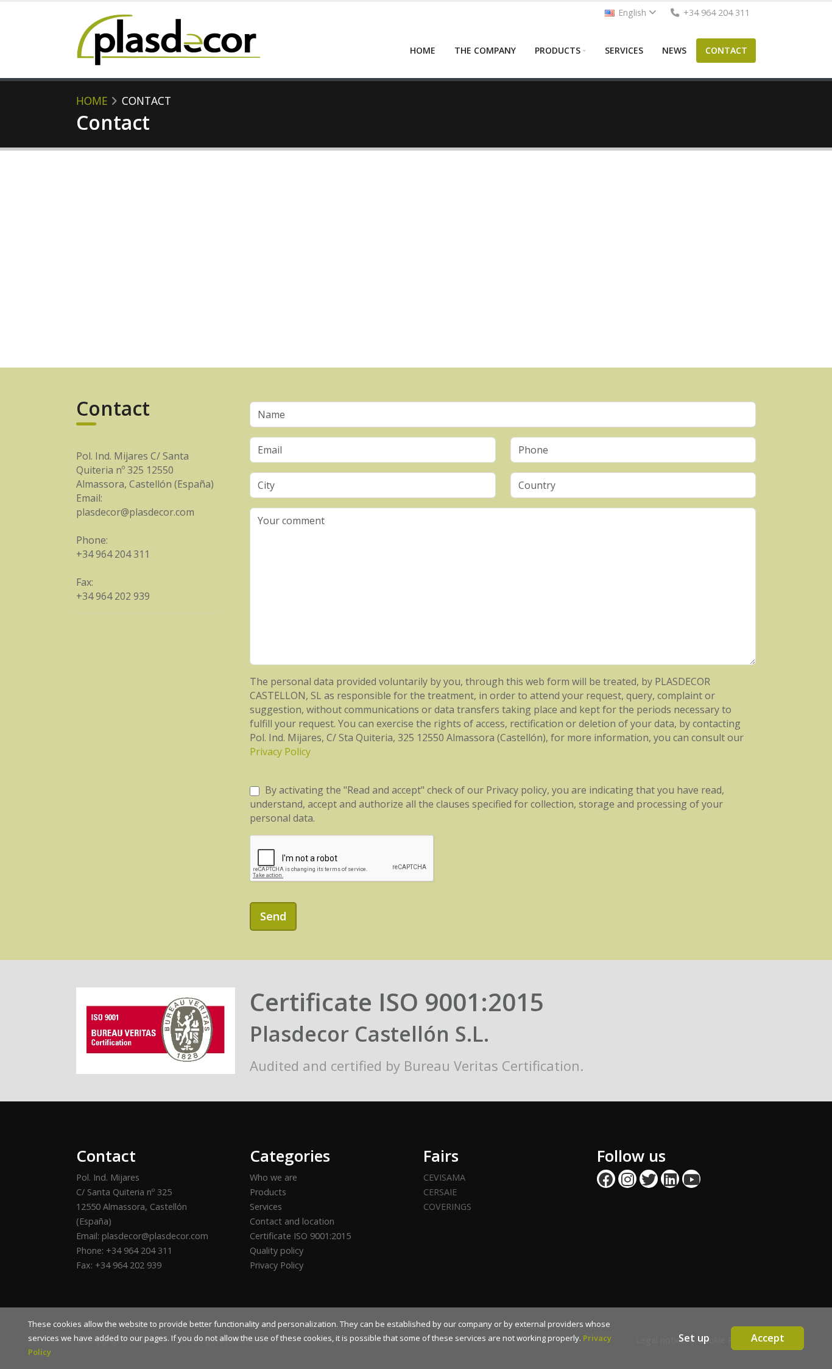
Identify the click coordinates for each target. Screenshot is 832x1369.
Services (266, 1206)
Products (268, 1192)
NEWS (674, 50)
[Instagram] (627, 1179)
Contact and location (292, 1221)
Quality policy (276, 1250)
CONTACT (726, 50)
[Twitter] (649, 1179)
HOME (422, 50)
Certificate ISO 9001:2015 (300, 1236)
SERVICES (624, 50)
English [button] (632, 12)
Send (273, 916)
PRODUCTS (557, 50)
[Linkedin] (670, 1179)
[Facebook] (606, 1179)
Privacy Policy (280, 751)
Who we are (273, 1177)
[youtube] (691, 1179)
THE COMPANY (485, 50)
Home (92, 100)
